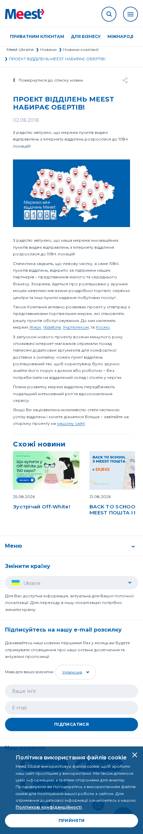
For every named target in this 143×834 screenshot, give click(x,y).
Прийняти (72, 820)
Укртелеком (76, 327)
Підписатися (71, 724)
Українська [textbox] (72, 672)
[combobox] (75, 672)
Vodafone (52, 327)
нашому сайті (71, 423)
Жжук (35, 327)
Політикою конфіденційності (49, 807)
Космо (103, 327)
